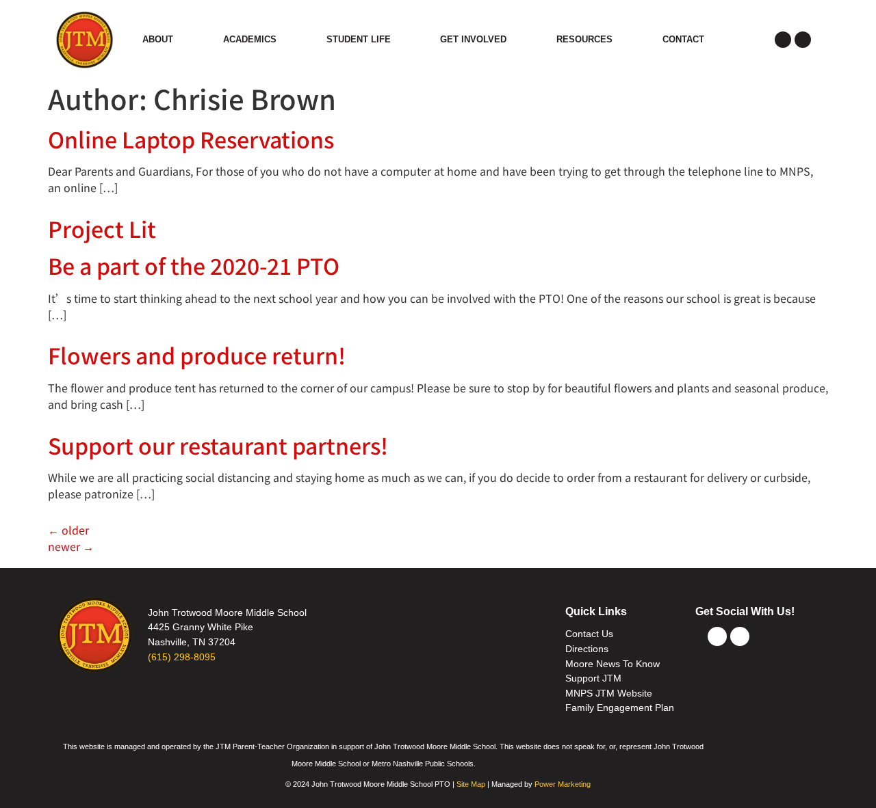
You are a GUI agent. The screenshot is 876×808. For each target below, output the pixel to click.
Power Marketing (562, 784)
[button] (746, 39)
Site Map (470, 784)
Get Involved (473, 39)
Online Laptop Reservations (191, 138)
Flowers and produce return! (197, 355)
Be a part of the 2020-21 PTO (193, 265)
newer (71, 546)
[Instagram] (803, 39)
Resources (584, 39)
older (68, 530)
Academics (249, 39)
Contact (683, 39)
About (157, 39)
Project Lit (102, 228)
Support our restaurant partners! (218, 445)
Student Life (358, 39)
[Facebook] (783, 39)
